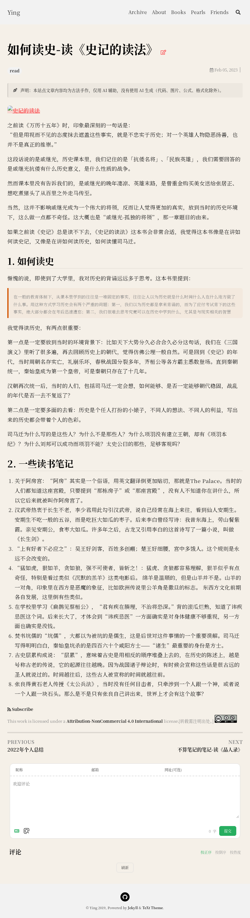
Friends (219, 12)
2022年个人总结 (25, 749)
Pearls (198, 12)
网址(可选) (173, 769)
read (15, 71)
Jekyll (133, 907)
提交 (227, 830)
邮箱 (95, 769)
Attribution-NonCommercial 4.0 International (114, 721)
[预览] (26, 831)
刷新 (125, 867)
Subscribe (22, 709)
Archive (137, 12)
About (159, 12)
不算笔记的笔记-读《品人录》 (210, 749)
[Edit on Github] (163, 52)
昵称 (19, 769)
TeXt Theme (152, 907)
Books (178, 12)
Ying (13, 12)
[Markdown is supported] (18, 831)
